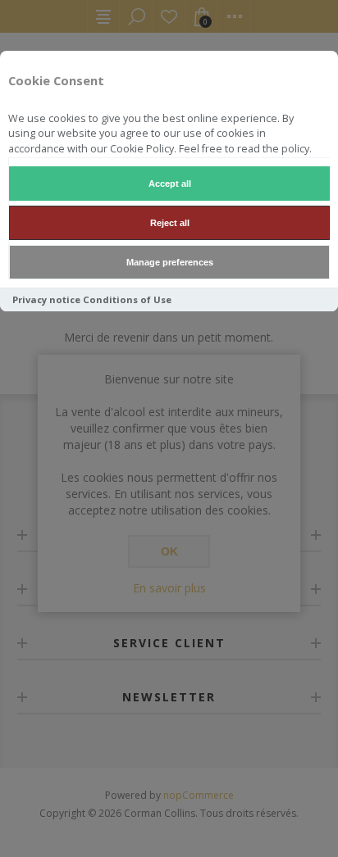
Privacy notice (46, 299)
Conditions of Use (127, 299)
